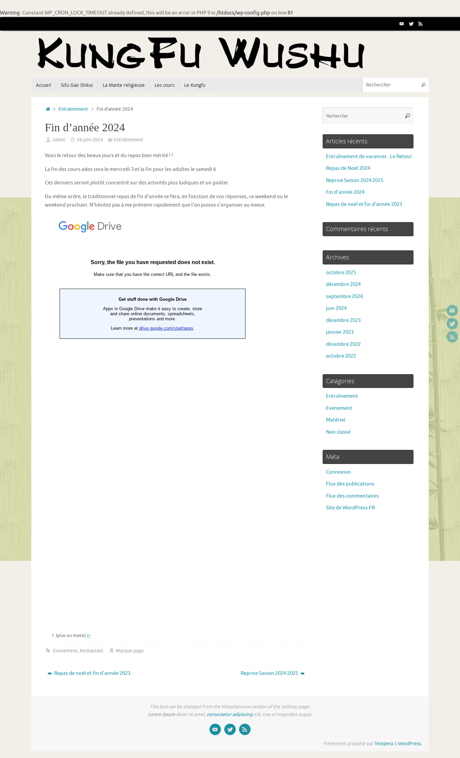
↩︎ (89, 635)
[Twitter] (411, 23)
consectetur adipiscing (230, 714)
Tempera (383, 744)
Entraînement (73, 109)
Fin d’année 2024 (345, 192)
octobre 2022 (341, 356)
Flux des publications (350, 484)
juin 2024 (336, 308)
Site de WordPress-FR (350, 508)
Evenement (65, 651)
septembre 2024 (344, 296)
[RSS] (420, 23)
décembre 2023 (343, 320)
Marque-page (130, 651)
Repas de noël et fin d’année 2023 (91, 673)
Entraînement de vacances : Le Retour (369, 156)
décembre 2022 (343, 344)
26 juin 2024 (90, 140)
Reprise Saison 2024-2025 (270, 673)
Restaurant (91, 651)
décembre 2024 (343, 284)
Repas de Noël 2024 (348, 168)
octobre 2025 (341, 272)
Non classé (338, 432)
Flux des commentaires (352, 496)
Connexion (338, 472)
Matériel (335, 420)
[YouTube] (401, 23)
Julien (58, 140)
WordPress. (410, 744)
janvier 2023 (340, 332)
